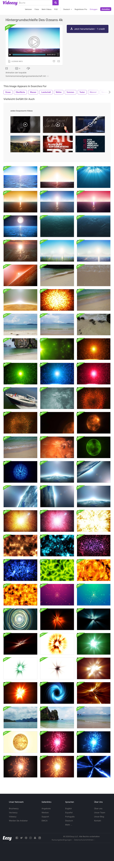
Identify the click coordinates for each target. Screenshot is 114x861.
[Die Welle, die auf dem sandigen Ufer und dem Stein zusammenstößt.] (94, 324)
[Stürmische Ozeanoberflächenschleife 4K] (57, 226)
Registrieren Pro (81, 9)
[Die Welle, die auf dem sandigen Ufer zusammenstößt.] (20, 349)
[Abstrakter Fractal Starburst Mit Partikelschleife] (20, 521)
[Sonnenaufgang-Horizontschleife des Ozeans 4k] (94, 202)
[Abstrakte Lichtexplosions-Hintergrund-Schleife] (57, 619)
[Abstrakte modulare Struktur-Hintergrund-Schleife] (57, 742)
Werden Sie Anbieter (18, 820)
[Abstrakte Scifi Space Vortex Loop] (94, 767)
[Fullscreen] (58, 54)
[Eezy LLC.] (7, 837)
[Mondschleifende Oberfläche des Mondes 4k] (57, 398)
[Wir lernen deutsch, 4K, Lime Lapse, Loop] (58, 125)
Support (45, 816)
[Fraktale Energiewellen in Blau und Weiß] (20, 570)
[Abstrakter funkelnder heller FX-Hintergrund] (94, 521)
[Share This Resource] (59, 61)
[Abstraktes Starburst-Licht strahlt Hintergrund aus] (57, 595)
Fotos (37, 9)
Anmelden (106, 9)
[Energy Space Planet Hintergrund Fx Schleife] (20, 472)
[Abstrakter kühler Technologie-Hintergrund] (20, 619)
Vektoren (28, 9)
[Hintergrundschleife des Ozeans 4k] (20, 177)
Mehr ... (68, 824)
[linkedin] (40, 838)
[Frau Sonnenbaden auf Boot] (20, 398)
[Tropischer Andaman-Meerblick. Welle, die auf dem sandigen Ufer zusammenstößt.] (57, 275)
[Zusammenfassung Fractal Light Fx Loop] (94, 693)
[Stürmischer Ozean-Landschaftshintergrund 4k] (20, 251)
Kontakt (97, 820)
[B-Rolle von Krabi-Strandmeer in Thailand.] (20, 447)
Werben (45, 812)
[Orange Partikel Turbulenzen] (20, 595)
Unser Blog (99, 816)
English (68, 808)
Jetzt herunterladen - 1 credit (89, 28)
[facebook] (17, 838)
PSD (56, 9)
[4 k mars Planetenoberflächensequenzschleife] (57, 447)
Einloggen (93, 9)
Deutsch (69, 820)
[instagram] (30, 838)
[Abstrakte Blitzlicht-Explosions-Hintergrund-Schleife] (57, 644)
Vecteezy (13, 812)
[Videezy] (10, 3)
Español (68, 812)
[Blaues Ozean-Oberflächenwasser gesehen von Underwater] (94, 177)
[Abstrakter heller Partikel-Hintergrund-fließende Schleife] (57, 349)
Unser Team (99, 812)
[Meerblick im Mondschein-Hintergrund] (20, 226)
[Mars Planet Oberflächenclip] (20, 275)
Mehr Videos (46, 9)
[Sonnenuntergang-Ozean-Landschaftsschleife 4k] (20, 202)
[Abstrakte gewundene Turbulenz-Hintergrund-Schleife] (57, 693)
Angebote (46, 808)
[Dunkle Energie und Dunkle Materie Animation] (94, 545)
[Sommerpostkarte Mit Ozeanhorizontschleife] (57, 251)
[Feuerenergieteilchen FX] (94, 570)
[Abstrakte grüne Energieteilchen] (57, 570)
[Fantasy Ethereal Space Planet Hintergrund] (94, 447)
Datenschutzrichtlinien (84, 840)
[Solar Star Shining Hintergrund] (57, 423)
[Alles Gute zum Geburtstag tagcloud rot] (58, 145)
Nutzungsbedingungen (62, 840)
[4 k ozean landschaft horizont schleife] (57, 202)
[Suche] (55, 2)
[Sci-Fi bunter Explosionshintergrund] (57, 300)
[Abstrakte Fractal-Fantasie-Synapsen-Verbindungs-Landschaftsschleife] (57, 545)
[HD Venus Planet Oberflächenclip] (20, 300)
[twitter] (21, 838)
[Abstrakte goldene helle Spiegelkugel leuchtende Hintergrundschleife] (20, 742)
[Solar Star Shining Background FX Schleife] (94, 423)
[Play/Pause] (10, 54)
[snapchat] (35, 838)
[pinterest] (26, 838)
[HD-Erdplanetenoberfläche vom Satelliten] (57, 472)
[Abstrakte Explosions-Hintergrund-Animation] (94, 398)
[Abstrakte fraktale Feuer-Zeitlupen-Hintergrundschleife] (20, 545)
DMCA (45, 820)
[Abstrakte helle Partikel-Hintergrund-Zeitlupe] (94, 349)
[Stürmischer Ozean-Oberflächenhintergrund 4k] (94, 226)
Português (70, 816)
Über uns (98, 808)
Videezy (12, 816)
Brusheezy (14, 808)
